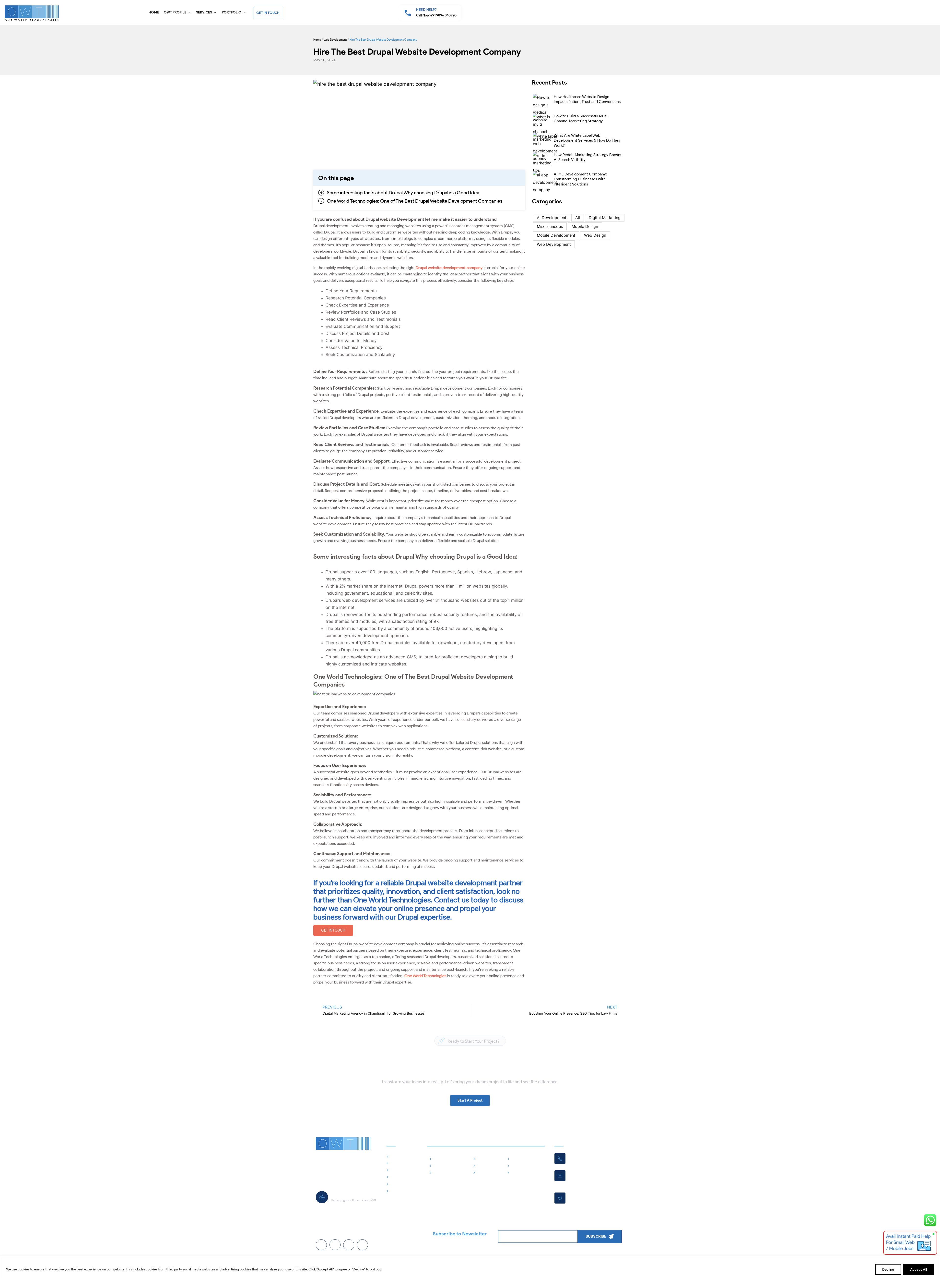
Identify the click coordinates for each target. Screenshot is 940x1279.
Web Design (595, 235)
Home (154, 12)
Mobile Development (556, 235)
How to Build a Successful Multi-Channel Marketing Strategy (581, 118)
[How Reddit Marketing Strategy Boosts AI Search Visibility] (542, 162)
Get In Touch (268, 13)
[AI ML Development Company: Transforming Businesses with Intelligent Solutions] (545, 181)
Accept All (918, 1269)
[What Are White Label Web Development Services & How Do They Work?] (545, 145)
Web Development (335, 39)
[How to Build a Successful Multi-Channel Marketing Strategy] (542, 126)
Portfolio (231, 12)
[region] (470, 1268)
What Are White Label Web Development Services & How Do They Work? (587, 140)
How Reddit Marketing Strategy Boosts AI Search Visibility (587, 157)
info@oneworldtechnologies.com (593, 1175)
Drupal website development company (449, 267)
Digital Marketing (605, 217)
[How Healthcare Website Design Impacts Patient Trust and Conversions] (542, 107)
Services (204, 12)
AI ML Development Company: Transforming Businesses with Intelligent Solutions (580, 179)
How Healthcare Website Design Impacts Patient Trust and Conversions (587, 99)
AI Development (551, 217)
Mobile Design (585, 226)
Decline (888, 1269)
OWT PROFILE (175, 12)
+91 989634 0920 (582, 1158)
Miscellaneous (550, 226)
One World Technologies (425, 975)
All (577, 217)
